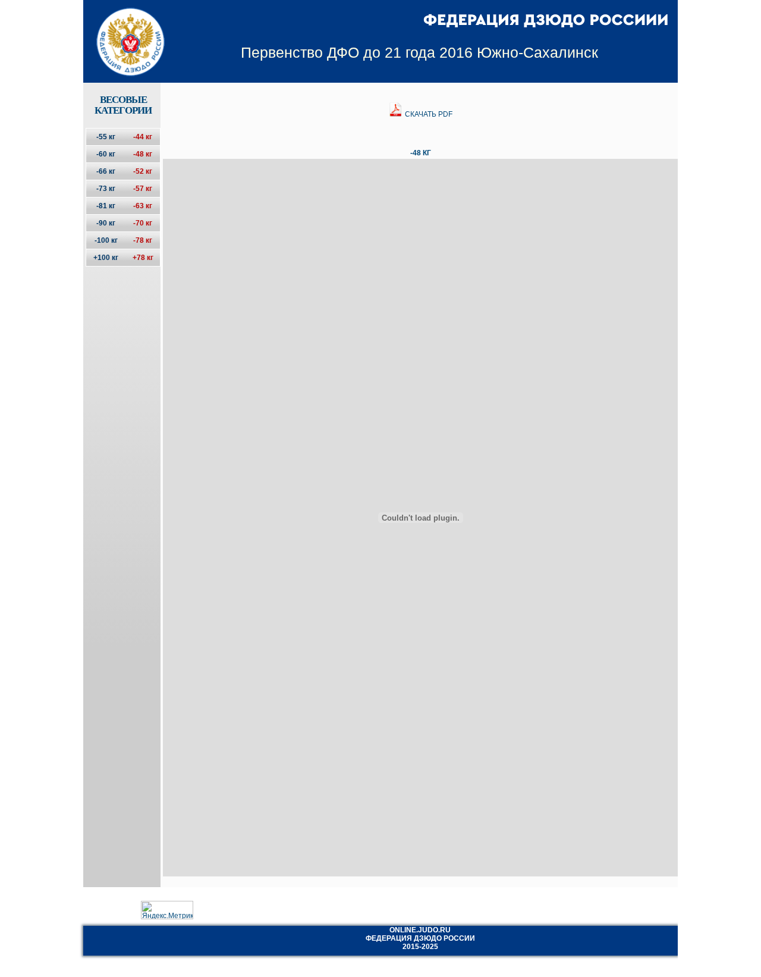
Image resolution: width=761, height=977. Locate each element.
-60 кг (105, 154)
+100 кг (105, 257)
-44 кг (142, 137)
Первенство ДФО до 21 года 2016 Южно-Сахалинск (419, 52)
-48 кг (142, 154)
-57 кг (142, 188)
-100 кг (106, 240)
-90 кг (105, 223)
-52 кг (142, 171)
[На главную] (123, 31)
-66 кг (105, 171)
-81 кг (105, 206)
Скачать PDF (427, 114)
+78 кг (143, 257)
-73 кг (105, 188)
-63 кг (142, 206)
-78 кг (142, 240)
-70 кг (142, 223)
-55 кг (105, 137)
